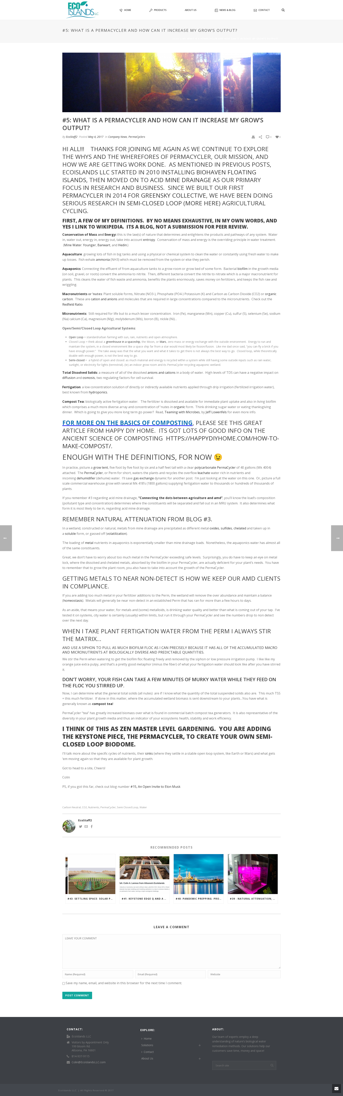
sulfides (226, 528)
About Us (191, 10)
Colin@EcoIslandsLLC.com (89, 1062)
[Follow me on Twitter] (80, 827)
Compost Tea (73, 401)
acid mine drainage (180, 180)
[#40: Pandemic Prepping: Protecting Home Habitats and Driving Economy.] (199, 874)
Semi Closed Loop (127, 807)
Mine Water (73, 245)
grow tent (100, 467)
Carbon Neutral (71, 807)
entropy (149, 240)
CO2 (84, 807)
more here (202, 203)
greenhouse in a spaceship (123, 342)
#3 (207, 519)
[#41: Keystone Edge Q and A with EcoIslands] (145, 874)
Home (127, 10)
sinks (149, 753)
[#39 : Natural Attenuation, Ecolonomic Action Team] (253, 874)
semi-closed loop (154, 203)
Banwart (103, 245)
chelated (240, 528)
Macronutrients (74, 294)
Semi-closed (77, 360)
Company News (117, 137)
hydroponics (98, 392)
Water (143, 807)
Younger (89, 245)
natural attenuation (131, 519)
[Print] (253, 136)
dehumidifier (86, 478)
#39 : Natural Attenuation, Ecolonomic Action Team (254, 898)
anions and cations (161, 372)
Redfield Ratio (72, 304)
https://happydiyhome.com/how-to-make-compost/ (170, 442)
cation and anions (104, 299)
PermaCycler (82, 195)
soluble (70, 533)
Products (160, 10)
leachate (204, 473)
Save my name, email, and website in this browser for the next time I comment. (124, 983)
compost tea (102, 704)
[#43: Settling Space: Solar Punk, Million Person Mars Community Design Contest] (90, 874)
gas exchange (143, 478)
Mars (163, 342)
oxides (214, 528)
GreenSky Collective (173, 195)
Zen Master (138, 729)
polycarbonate (205, 467)
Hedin (122, 245)
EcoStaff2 (71, 137)
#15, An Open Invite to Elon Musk (155, 786)
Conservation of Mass (79, 234)
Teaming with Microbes (182, 412)
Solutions (147, 1045)
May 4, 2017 (95, 137)
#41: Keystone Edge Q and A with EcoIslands (146, 898)
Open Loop (76, 337)
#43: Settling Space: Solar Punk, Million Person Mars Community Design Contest (91, 898)
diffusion (68, 378)
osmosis (89, 378)
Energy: (110, 234)
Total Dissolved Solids (79, 372)
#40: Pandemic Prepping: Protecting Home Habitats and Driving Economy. (200, 898)
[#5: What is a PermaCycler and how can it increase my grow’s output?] (171, 82)
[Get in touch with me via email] (86, 827)
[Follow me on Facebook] (91, 827)
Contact (264, 10)
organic (179, 407)
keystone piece (99, 736)
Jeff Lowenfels (216, 412)
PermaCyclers (136, 137)
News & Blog (227, 10)
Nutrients (93, 807)
